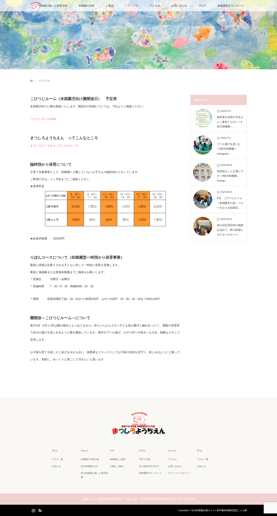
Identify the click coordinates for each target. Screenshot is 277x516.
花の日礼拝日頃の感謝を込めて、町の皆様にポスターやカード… (230, 230)
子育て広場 (131, 5)
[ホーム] (31, 76)
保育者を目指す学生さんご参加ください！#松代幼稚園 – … (230, 122)
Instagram (33, 510)
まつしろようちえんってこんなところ (54, 145)
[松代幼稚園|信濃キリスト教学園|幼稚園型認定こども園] (138, 431)
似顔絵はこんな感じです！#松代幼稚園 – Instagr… (230, 176)
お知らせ (56, 466)
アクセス (154, 5)
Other (142, 450)
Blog (54, 450)
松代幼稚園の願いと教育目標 (50, 5)
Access (172, 450)
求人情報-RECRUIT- (149, 466)
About (84, 450)
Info (112, 450)
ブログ (202, 5)
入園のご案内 (116, 466)
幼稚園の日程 (86, 5)
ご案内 (110, 5)
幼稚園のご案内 (118, 459)
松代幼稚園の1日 (89, 466)
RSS (39, 510)
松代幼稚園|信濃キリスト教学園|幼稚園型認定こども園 (219, 510)
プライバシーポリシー (179, 473)
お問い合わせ (179, 5)
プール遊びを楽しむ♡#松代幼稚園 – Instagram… (229, 149)
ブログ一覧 (57, 459)
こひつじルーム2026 (43, 118)
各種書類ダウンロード (231, 5)
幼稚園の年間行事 (90, 459)
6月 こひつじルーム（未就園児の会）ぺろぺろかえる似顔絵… (230, 203)
